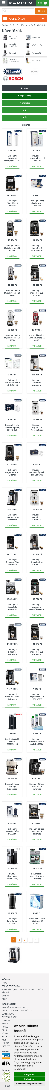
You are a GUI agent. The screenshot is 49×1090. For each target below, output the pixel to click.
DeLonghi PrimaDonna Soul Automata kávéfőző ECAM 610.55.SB (12, 520)
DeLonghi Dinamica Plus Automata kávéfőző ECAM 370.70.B (12, 565)
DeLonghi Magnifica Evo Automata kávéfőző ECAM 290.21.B (37, 654)
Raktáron (25, 124)
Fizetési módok (9, 1017)
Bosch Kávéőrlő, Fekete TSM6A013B (12, 741)
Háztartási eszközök (24, 25)
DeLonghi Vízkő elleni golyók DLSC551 (37, 203)
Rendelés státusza (11, 986)
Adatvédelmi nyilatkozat (14, 1007)
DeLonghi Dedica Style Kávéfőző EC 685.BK (12, 248)
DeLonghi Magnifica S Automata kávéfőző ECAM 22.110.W (37, 520)
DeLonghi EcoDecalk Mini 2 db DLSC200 (12, 382)
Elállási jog (8, 1014)
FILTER (25, 88)
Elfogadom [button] (29, 1074)
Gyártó (5, 996)
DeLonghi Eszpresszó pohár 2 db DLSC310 (37, 472)
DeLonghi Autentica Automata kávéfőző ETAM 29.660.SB (37, 385)
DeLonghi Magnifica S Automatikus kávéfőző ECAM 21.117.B (37, 250)
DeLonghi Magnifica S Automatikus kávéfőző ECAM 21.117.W (37, 430)
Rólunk (5, 1030)
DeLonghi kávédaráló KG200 (12, 921)
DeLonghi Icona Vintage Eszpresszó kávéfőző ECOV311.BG (12, 789)
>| (36, 940)
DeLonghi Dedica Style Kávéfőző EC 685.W (12, 337)
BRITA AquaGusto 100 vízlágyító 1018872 (37, 921)
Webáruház (7, 25)
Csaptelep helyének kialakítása (17, 1011)
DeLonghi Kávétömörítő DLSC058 (12, 831)
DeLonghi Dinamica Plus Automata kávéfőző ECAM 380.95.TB (37, 565)
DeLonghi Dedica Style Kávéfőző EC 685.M (12, 292)
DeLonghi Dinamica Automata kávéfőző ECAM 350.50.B (12, 654)
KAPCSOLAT (7, 1043)
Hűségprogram (9, 1027)
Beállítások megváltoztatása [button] (29, 1083)
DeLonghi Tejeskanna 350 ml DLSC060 (37, 696)
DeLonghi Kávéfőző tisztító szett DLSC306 (37, 741)
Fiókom (5, 983)
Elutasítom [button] (29, 1079)
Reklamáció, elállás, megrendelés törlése (22, 989)
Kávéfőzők (41, 25)
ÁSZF (4, 1040)
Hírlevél (6, 992)
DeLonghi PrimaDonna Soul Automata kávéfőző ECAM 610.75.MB (12, 699)
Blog (4, 999)
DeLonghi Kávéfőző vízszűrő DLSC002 (12, 158)
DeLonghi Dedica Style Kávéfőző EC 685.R (37, 337)
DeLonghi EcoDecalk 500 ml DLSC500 (37, 158)
